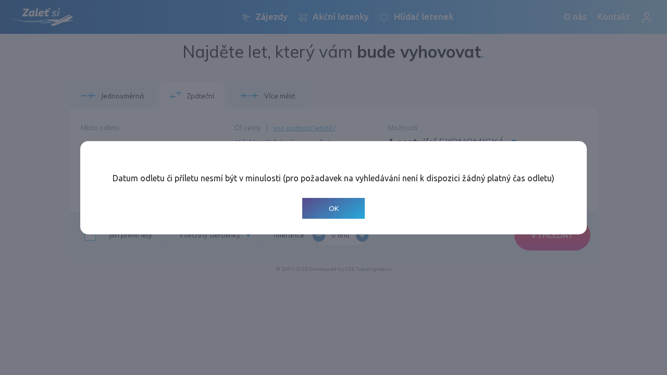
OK (334, 208)
